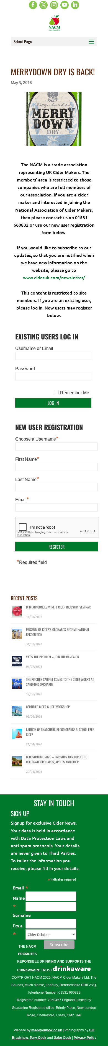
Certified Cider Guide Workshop (48, 706)
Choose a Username (36, 438)
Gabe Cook (62, 1038)
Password (25, 368)
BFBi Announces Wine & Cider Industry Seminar (58, 607)
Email (22, 499)
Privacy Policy (85, 1038)
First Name (27, 459)
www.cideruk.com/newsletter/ (54, 277)
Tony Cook (38, 1038)
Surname (22, 915)
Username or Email (34, 348)
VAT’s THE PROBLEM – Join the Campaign (52, 656)
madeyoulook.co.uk (46, 1030)
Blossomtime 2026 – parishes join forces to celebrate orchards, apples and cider (56, 759)
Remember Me (74, 392)
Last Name (27, 479)
